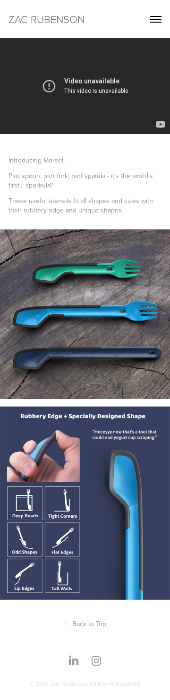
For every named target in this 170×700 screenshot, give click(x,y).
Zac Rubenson (46, 19)
